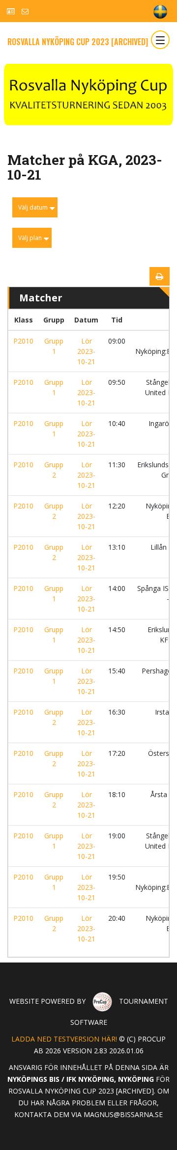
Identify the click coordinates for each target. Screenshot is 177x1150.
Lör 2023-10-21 (86, 351)
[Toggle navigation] (160, 39)
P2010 (23, 341)
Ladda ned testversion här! (64, 1038)
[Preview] (159, 276)
